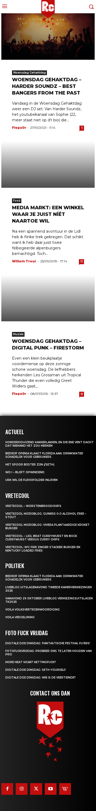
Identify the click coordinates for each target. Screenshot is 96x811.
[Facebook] (7, 789)
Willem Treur (24, 261)
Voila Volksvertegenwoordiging (32, 609)
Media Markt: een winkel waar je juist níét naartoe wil (48, 214)
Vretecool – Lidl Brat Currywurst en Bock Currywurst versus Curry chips (41, 537)
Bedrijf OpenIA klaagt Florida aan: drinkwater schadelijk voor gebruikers (44, 455)
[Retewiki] (65, 789)
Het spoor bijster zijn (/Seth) (29, 464)
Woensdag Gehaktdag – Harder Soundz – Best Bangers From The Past (46, 86)
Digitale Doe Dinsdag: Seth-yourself (35, 670)
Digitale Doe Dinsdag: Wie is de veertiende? (40, 677)
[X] (36, 789)
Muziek (18, 334)
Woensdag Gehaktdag (29, 72)
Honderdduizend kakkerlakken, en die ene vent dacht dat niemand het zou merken (49, 444)
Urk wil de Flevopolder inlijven (31, 480)
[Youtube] (51, 789)
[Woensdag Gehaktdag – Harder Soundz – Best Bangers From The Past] (48, 36)
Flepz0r (19, 128)
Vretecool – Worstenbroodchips (33, 506)
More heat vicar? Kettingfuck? (30, 662)
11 (81, 261)
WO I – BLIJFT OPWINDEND (25, 472)
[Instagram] (21, 789)
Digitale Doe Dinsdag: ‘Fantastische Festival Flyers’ (47, 643)
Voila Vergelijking (20, 617)
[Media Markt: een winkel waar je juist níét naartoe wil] (48, 164)
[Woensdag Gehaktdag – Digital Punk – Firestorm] (48, 298)
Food (16, 200)
